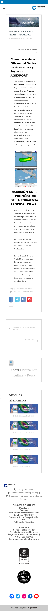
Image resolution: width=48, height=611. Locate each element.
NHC (15, 292)
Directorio (24, 507)
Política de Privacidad (24, 522)
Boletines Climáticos (24, 288)
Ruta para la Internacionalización (24, 512)
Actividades (24, 527)
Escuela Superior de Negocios (24, 532)
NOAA (20, 292)
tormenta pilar (28, 292)
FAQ (24, 519)
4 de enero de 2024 (17, 39)
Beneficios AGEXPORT (24, 515)
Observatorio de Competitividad (24, 517)
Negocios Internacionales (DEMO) (24, 534)
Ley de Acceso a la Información (24, 539)
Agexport (32, 607)
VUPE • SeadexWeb (24, 536)
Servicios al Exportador (24, 529)
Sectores (24, 510)
